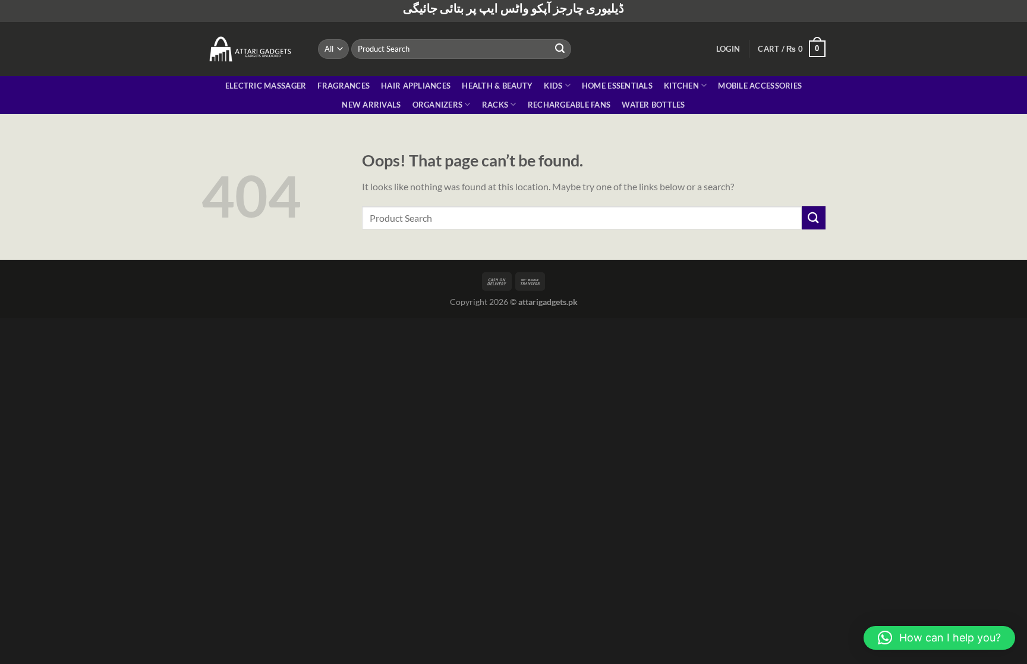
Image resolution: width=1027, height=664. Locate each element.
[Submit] (560, 49)
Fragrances (343, 85)
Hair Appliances (416, 85)
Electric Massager (265, 85)
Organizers (437, 104)
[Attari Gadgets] (250, 49)
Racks (495, 104)
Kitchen (681, 85)
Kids (553, 85)
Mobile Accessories (760, 85)
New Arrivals (371, 104)
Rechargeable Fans (569, 104)
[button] (939, 638)
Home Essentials (617, 85)
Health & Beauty (497, 85)
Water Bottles (653, 104)
